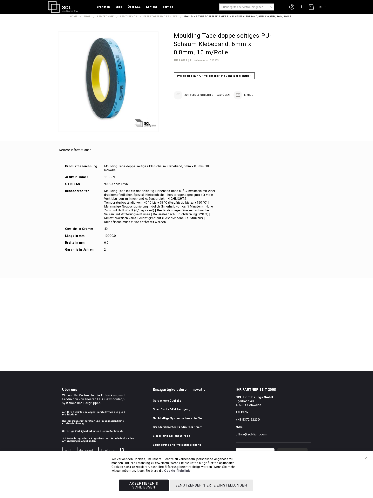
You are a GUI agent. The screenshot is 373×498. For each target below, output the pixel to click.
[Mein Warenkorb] (311, 7)
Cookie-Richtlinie (177, 471)
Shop (87, 16)
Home (73, 16)
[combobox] (246, 6)
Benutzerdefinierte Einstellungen (211, 485)
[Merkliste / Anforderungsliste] (301, 7)
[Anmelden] (292, 7)
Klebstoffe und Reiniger (160, 16)
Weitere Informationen (74, 150)
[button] (322, 7)
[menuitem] (103, 7)
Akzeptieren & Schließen (143, 485)
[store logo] (64, 7)
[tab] (75, 150)
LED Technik (105, 16)
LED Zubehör (128, 16)
